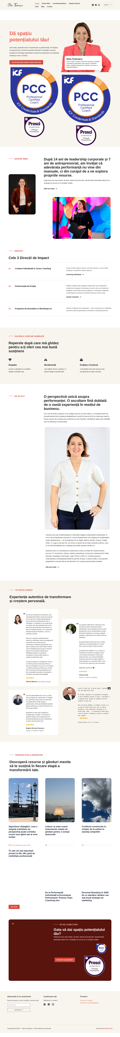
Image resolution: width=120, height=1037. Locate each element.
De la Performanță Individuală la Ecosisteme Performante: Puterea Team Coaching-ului (58, 896)
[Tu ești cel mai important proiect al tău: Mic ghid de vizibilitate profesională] (19, 845)
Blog (42, 6)
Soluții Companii (74, 3)
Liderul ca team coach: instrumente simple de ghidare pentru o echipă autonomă (57, 830)
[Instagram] (99, 5)
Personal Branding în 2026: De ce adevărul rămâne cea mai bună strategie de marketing (95, 896)
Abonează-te (19, 1010)
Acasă (37, 3)
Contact (49, 6)
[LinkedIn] (44, 1004)
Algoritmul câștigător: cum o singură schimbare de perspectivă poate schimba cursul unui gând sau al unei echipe (23, 831)
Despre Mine (46, 3)
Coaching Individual (59, 3)
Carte (37, 6)
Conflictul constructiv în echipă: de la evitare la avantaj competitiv (94, 829)
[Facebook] (96, 5)
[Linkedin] (93, 5)
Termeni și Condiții (86, 1000)
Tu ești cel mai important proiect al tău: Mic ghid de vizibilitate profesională (22, 853)
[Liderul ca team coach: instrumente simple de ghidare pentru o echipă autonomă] (60, 779)
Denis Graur (109, 1028)
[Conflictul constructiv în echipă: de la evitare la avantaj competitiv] (96, 779)
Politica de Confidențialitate (89, 1003)
